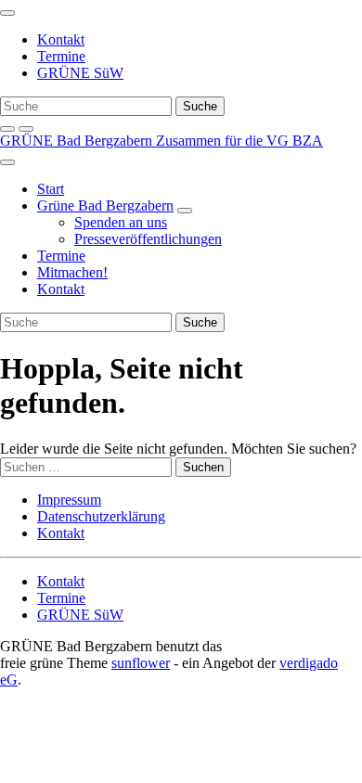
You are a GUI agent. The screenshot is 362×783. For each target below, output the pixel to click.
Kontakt (60, 39)
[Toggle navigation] (7, 13)
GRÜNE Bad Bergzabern (78, 140)
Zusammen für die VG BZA (239, 140)
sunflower (140, 663)
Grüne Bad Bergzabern (105, 205)
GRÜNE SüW (80, 73)
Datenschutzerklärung (101, 516)
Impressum (69, 499)
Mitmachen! (72, 272)
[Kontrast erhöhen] (26, 129)
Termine (61, 56)
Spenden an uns (120, 222)
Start (50, 189)
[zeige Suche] (7, 129)
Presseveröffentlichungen (148, 239)
